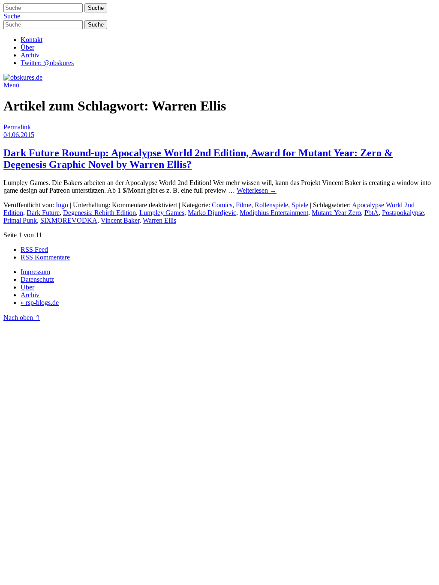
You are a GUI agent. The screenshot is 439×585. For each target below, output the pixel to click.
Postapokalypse (403, 212)
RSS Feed (34, 249)
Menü (11, 85)
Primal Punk (20, 220)
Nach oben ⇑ (21, 317)
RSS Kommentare (45, 257)
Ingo (62, 205)
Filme (243, 205)
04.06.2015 (18, 134)
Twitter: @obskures (47, 62)
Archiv (30, 55)
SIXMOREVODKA (68, 220)
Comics (222, 205)
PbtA (371, 212)
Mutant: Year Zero (336, 212)
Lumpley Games (161, 212)
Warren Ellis (159, 220)
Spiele (300, 205)
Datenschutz (37, 279)
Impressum (35, 271)
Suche (11, 16)
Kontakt (31, 39)
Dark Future (43, 212)
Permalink (17, 127)
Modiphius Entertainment (274, 212)
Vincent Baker (120, 220)
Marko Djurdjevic (212, 212)
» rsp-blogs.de (40, 302)
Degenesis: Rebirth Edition (99, 212)
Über (27, 47)
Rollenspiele (271, 205)
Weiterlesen (257, 190)
